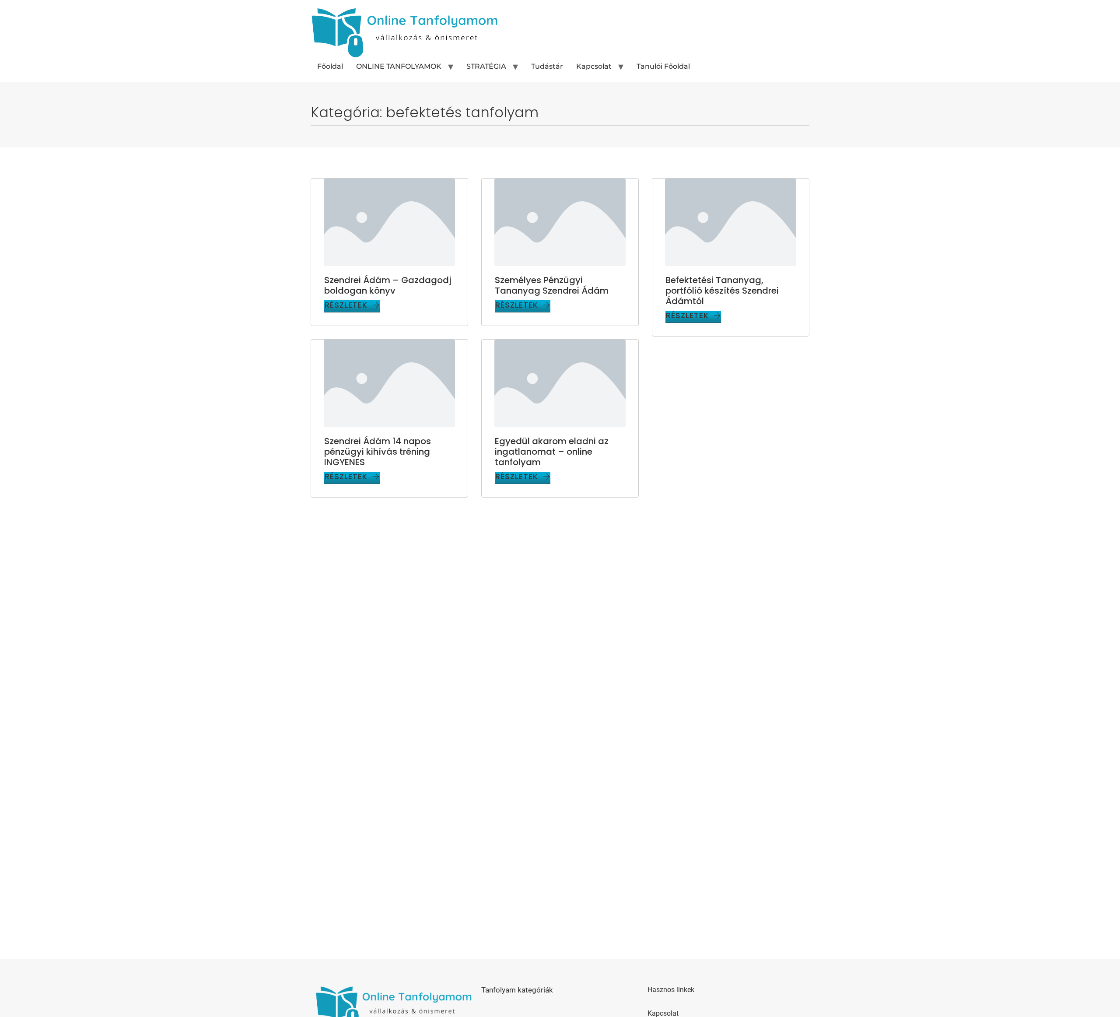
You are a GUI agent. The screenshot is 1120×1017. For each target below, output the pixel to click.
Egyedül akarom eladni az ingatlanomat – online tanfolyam (552, 451)
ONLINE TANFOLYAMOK (398, 66)
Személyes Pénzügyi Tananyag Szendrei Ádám (552, 285)
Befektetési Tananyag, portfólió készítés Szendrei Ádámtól (722, 290)
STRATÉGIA (486, 66)
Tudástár (547, 66)
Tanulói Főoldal (663, 66)
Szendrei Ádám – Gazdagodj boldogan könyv (388, 285)
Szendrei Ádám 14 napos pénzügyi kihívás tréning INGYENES (377, 451)
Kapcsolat (594, 66)
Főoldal (330, 66)
